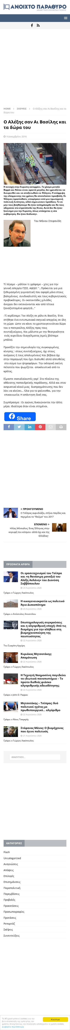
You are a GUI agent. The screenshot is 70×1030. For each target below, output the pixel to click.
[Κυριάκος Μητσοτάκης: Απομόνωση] (11, 657)
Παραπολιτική (12, 888)
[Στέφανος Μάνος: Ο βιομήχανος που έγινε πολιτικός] (11, 731)
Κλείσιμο (55, 1019)
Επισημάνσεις (12, 882)
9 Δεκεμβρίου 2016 (16, 136)
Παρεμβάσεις (12, 894)
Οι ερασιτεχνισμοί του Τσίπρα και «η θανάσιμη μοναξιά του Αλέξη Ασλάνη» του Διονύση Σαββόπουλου (41, 578)
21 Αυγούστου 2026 (32, 735)
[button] (65, 18)
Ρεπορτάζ (9, 923)
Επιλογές (9, 876)
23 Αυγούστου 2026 (32, 587)
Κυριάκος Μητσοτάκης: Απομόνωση (36, 655)
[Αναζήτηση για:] (35, 757)
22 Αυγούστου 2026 (32, 640)
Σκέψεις (8, 929)
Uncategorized (12, 858)
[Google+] (38, 25)
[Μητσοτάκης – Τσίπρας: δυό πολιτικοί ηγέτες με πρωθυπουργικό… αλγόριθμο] (11, 706)
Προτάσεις (10, 917)
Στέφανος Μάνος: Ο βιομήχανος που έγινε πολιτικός (42, 729)
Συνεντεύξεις (12, 935)
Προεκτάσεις (11, 905)
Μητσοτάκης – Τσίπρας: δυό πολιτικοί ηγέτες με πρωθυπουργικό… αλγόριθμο (40, 706)
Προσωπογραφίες (14, 911)
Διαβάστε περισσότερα (13, 1026)
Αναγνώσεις (11, 864)
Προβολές (9, 899)
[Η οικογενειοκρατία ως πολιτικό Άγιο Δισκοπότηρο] (11, 603)
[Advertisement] (35, 69)
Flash (7, 852)
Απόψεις (9, 870)
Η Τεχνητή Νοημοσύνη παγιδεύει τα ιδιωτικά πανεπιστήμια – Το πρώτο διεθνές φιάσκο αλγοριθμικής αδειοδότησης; (43, 680)
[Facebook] (32, 25)
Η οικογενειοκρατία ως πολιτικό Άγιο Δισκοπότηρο (42, 602)
